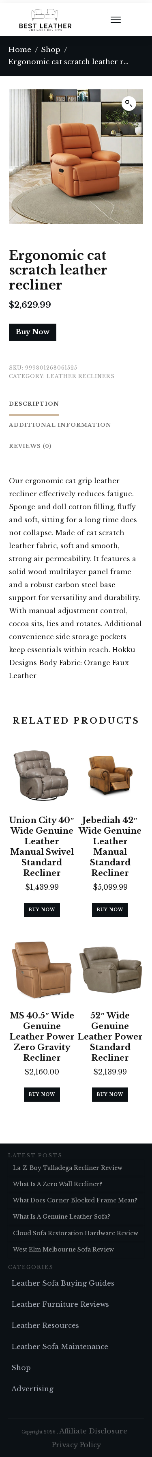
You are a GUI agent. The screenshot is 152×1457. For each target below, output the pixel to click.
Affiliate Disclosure (93, 1431)
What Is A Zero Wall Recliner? (57, 1184)
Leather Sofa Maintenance (59, 1346)
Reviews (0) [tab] (30, 446)
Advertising (32, 1389)
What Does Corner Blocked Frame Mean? (75, 1200)
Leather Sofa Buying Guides (62, 1283)
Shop (21, 1368)
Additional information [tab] (60, 425)
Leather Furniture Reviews (60, 1304)
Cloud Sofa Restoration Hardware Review (75, 1233)
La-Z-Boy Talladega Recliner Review (67, 1168)
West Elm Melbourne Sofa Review (63, 1249)
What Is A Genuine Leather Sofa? (61, 1216)
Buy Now (32, 332)
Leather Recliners (81, 376)
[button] (129, 103)
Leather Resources (45, 1325)
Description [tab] (34, 403)
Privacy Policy (76, 1445)
